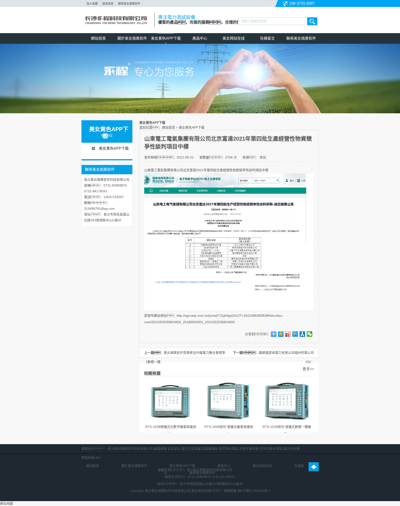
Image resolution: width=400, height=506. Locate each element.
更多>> (308, 369)
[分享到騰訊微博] (295, 334)
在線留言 (267, 38)
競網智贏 (230, 491)
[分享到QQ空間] (281, 334)
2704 (229, 157)
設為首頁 (107, 3)
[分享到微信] (309, 334)
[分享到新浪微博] (288, 334)
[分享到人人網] (302, 334)
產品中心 (199, 38)
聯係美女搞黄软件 (129, 3)
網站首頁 (98, 38)
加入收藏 (92, 3)
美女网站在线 (233, 38)
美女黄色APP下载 (166, 38)
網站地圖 (6, 503)
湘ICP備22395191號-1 (254, 491)
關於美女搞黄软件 (132, 38)
